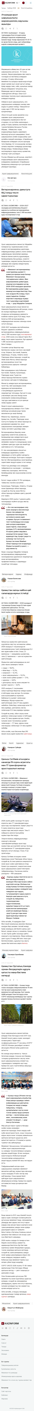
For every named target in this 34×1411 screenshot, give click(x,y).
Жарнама (4, 1399)
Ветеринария (7, 574)
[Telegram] (10, 29)
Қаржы (18, 574)
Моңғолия (6, 1303)
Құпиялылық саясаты (8, 1369)
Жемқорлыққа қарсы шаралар (11, 1376)
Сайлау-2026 (11, 8)
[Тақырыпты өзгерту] (24, 2)
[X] (17, 29)
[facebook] (14, 1328)
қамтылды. (28, 734)
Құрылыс (20, 743)
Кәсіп (11, 743)
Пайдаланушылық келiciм (9, 1365)
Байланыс (4, 1395)
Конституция (26, 174)
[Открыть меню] (30, 2)
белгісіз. (25, 943)
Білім (4, 743)
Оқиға (3, 1339)
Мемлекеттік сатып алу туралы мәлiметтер (16, 1380)
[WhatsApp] (6, 29)
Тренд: (3, 8)
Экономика (5, 1350)
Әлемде (4, 1354)
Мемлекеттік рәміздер (9, 1373)
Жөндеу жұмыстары (10, 950)
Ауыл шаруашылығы (10, 174)
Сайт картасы (6, 1391)
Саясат (3, 1343)
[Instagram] (2, 29)
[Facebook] (13, 29)
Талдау (3, 1347)
